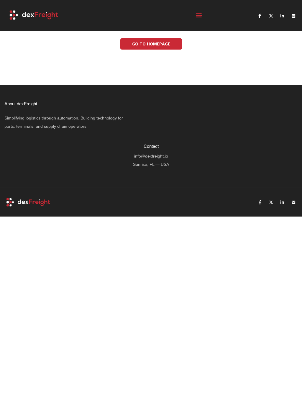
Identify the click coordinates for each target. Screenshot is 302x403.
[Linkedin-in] (282, 16)
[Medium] (293, 16)
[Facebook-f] (260, 16)
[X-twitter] (271, 16)
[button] (199, 15)
